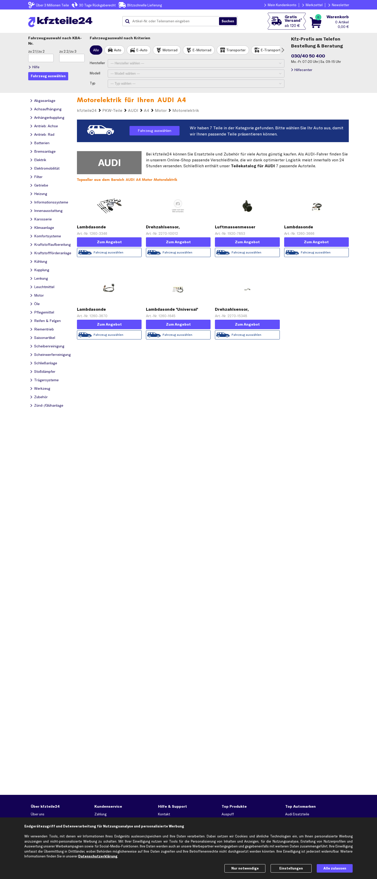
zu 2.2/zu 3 (67, 51)
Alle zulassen (334, 868)
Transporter (236, 50)
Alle (96, 50)
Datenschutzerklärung (97, 856)
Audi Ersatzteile (297, 814)
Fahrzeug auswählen (154, 130)
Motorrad (169, 50)
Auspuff (228, 814)
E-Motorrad (201, 50)
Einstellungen (291, 868)
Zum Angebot (109, 242)
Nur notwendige (245, 868)
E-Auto (141, 50)
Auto (117, 50)
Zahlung (100, 814)
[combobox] (172, 21)
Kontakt (164, 814)
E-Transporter (272, 50)
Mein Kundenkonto (282, 5)
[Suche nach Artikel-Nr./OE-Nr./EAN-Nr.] (228, 21)
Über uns (37, 814)
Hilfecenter (303, 69)
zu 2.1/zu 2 (36, 51)
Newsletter (340, 5)
